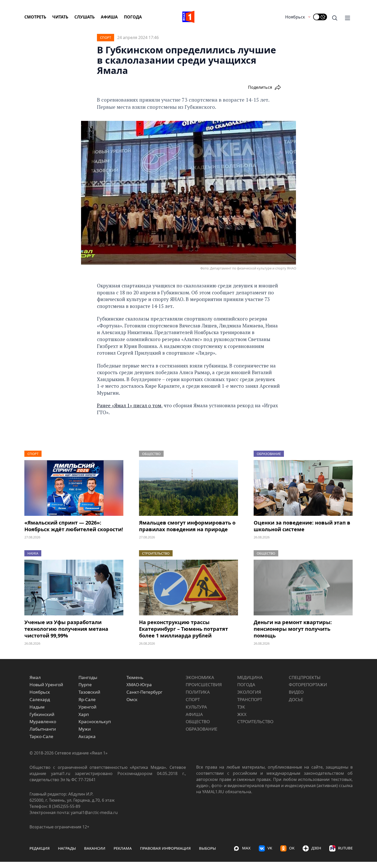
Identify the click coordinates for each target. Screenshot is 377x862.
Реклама (123, 848)
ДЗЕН (316, 847)
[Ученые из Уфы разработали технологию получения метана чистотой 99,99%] (73, 587)
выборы (207, 848)
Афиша (109, 17)
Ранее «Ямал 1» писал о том (129, 405)
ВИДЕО (296, 692)
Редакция (39, 848)
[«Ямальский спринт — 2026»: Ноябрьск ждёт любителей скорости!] (73, 488)
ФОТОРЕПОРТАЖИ (308, 684)
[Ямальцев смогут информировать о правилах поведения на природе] (188, 488)
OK (291, 847)
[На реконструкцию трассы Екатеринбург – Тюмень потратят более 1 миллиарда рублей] (188, 587)
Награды (67, 848)
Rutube (345, 847)
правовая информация (165, 848)
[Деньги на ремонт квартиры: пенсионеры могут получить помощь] (303, 587)
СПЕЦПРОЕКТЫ (305, 677)
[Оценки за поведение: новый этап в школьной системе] (303, 488)
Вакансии (94, 848)
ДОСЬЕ (296, 699)
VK (269, 847)
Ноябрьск (295, 17)
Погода (133, 17)
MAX (246, 847)
